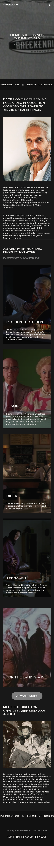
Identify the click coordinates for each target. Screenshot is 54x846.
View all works (27, 695)
